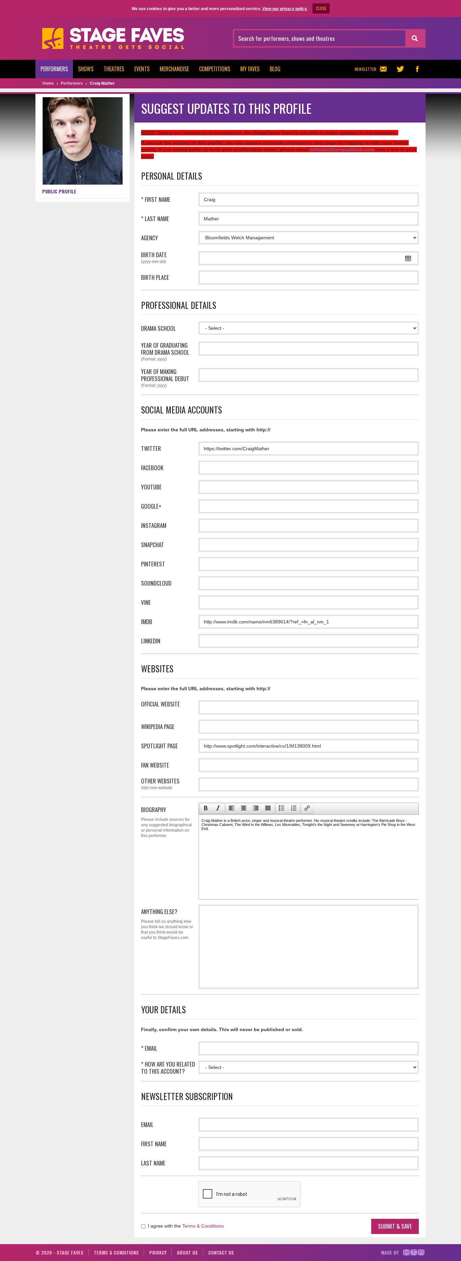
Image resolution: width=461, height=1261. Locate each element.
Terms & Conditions (203, 1226)
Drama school (158, 328)
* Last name (155, 218)
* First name (155, 199)
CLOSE (321, 8)
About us (187, 1252)
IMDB (146, 621)
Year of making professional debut (165, 378)
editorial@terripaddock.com (342, 149)
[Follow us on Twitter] (400, 69)
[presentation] (206, 808)
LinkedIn (150, 641)
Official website (160, 703)
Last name (153, 1163)
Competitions (214, 69)
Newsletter (365, 69)
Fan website (155, 765)
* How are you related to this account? (168, 1068)
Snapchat (152, 544)
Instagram (153, 525)
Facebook (152, 467)
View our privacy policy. (284, 8)
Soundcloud (156, 583)
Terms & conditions (116, 1252)
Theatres (114, 69)
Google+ (151, 506)
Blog (275, 69)
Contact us (221, 1252)
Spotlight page (159, 746)
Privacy (157, 1252)
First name (154, 1143)
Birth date (154, 257)
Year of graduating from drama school (165, 351)
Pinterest (153, 564)
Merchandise (174, 69)
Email (147, 1124)
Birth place (155, 277)
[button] (205, 809)
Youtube (151, 487)
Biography (166, 821)
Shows (85, 69)
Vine (146, 602)
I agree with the (185, 1226)
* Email (149, 1048)
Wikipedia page (157, 726)
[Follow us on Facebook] (417, 69)
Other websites (160, 783)
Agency (149, 238)
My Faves (250, 69)
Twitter (151, 448)
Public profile (59, 191)
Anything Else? (167, 923)
